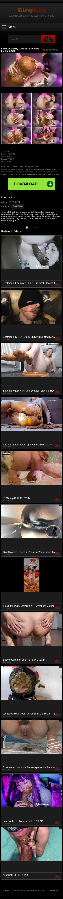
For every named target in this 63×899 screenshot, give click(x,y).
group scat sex (9, 216)
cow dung (51, 214)
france (4, 220)
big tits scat (22, 218)
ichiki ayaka (37, 212)
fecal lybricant (43, 216)
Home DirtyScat (12, 891)
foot (3, 218)
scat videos (51, 218)
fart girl (13, 220)
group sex (24, 212)
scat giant (40, 214)
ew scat (11, 218)
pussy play (29, 216)
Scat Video (18, 206)
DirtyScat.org (52, 891)
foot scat (29, 214)
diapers (56, 216)
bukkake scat (36, 218)
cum (20, 216)
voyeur (19, 214)
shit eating (12, 212)
